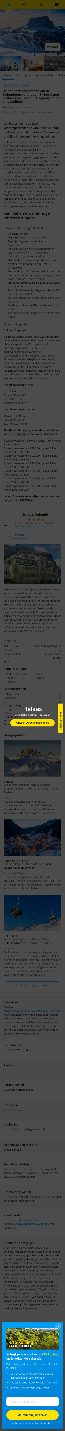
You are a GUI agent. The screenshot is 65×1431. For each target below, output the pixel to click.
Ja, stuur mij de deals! (32, 1415)
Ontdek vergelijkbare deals (32, 722)
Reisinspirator (60, 721)
